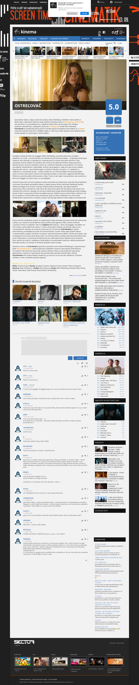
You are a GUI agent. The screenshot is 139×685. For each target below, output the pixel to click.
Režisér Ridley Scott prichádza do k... (21, 57)
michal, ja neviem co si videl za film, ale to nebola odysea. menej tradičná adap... (107, 623)
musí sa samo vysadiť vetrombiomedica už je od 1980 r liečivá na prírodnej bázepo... (109, 585)
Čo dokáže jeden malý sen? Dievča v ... (116, 57)
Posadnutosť (105, 345)
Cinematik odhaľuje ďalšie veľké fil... (37, 57)
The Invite (104, 389)
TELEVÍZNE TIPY (57, 43)
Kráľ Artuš (79, 122)
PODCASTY (108, 38)
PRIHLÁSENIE (118, 2)
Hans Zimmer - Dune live (96, 669)
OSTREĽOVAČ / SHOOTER (108, 132)
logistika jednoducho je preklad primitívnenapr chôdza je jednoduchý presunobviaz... (109, 572)
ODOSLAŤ (80, 358)
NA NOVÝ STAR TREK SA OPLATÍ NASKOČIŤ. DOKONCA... (106, 604)
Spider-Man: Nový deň (108, 327)
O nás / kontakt (52, 679)
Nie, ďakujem (72, 13)
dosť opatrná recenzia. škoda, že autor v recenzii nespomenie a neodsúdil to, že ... (107, 554)
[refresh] (82, 363)
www (104, 144)
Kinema (24, 2)
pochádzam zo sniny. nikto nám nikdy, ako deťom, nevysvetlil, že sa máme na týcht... (108, 599)
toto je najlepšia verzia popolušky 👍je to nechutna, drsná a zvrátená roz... (107, 629)
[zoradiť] (87, 363)
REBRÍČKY (85, 38)
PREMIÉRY (97, 38)
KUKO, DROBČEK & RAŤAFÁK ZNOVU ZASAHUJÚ (74, 324)
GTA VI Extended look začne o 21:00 (40, 669)
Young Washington (107, 392)
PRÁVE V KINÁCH (84, 43)
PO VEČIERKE (100, 198)
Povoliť (84, 13)
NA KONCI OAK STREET (21, 323)
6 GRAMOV (17, 301)
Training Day (68, 122)
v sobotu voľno (99, 559)
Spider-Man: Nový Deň (108, 424)
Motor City (104, 394)
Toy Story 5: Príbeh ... (108, 341)
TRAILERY (43, 38)
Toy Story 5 (105, 383)
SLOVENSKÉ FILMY (71, 43)
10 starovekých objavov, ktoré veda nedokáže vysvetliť (114, 670)
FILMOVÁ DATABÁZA (59, 38)
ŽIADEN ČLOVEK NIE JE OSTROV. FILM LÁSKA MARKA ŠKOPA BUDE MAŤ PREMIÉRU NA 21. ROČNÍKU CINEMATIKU (108, 297)
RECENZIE (32, 38)
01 (77, 363)
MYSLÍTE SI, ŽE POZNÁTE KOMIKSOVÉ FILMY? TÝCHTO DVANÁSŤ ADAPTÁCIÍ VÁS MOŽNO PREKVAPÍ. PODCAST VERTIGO (109, 488)
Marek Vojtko (76, 275)
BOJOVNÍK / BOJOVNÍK (72, 301)
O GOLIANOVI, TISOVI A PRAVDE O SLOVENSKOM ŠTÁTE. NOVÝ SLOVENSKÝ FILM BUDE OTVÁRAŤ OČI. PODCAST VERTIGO (109, 477)
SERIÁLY (35, 43)
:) (70, 358)
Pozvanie (104, 347)
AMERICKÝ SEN (43, 323)
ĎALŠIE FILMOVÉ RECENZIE (28, 281)
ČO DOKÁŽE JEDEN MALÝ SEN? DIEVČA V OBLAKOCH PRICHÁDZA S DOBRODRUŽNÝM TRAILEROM (109, 288)
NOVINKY (21, 38)
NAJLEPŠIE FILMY (45, 43)
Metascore (110, 116)
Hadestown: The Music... (109, 380)
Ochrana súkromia (25, 679)
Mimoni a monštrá (107, 334)
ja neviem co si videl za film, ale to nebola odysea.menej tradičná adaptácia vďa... (107, 616)
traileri (82, 129)
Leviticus (104, 426)
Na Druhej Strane (24, 249)
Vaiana (103, 338)
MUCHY (41, 301)
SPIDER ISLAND (100, 544)
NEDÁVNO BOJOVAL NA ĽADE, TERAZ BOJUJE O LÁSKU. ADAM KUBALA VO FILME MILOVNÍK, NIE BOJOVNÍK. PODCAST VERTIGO (109, 451)
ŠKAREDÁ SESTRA (101, 627)
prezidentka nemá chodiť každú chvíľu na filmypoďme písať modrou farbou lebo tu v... (108, 565)
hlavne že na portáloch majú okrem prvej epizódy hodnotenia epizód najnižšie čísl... (108, 607)
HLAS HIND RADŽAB (102, 551)
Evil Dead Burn (106, 387)
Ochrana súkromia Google (39, 679)
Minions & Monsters (108, 385)
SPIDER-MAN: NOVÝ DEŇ (104, 182)
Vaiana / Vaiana (106, 435)
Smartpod (33, 2)
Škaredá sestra (106, 433)
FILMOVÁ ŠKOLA (25, 43)
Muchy (103, 428)
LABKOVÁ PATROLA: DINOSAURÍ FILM (108, 558)
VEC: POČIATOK (100, 562)
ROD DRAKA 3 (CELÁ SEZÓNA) (106, 232)
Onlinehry (43, 2)
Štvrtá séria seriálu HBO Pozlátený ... (99, 57)
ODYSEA (98, 620)
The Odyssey (105, 376)
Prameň (103, 437)
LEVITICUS (99, 188)
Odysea (103, 329)
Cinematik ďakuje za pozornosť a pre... (68, 57)
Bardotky (104, 343)
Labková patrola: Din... (108, 336)
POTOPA (98, 596)
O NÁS (120, 43)
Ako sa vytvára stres (58, 669)
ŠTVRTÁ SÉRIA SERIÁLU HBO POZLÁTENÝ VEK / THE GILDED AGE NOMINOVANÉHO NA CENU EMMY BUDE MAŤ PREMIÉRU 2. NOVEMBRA (109, 279)
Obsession (104, 396)
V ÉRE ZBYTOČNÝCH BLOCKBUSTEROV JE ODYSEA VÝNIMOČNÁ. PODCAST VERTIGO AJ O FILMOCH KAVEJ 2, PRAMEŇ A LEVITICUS (109, 501)
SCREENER (120, 38)
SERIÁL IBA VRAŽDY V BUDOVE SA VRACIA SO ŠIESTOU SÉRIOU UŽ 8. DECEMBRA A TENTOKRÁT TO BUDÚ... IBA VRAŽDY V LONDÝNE (108, 270)
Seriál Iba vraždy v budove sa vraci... (84, 57)
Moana (103, 378)
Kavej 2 (103, 332)
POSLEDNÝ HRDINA (102, 569)
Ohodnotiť (114, 126)
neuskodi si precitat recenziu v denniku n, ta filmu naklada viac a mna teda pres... (108, 592)
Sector (16, 2)
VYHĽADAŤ (109, 43)
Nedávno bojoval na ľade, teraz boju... (53, 57)
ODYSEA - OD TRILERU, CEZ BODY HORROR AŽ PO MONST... (107, 612)
